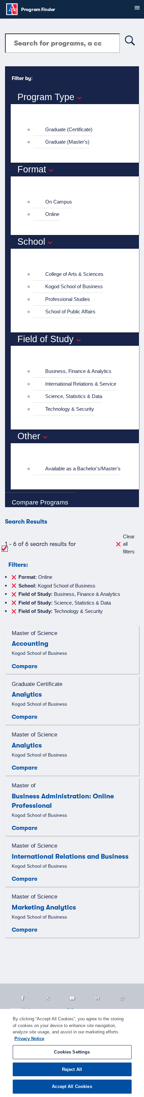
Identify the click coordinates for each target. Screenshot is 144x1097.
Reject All (72, 1069)
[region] (72, 1053)
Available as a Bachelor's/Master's (83, 468)
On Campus (58, 202)
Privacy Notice (29, 1038)
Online (52, 214)
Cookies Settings (72, 1051)
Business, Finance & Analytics (78, 371)
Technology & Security (69, 409)
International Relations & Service (80, 384)
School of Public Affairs (70, 311)
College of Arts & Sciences (74, 274)
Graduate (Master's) (67, 142)
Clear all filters (129, 544)
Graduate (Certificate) (68, 129)
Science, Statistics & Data (73, 396)
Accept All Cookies (72, 1086)
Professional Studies (67, 299)
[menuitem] (77, 130)
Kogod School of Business (74, 286)
